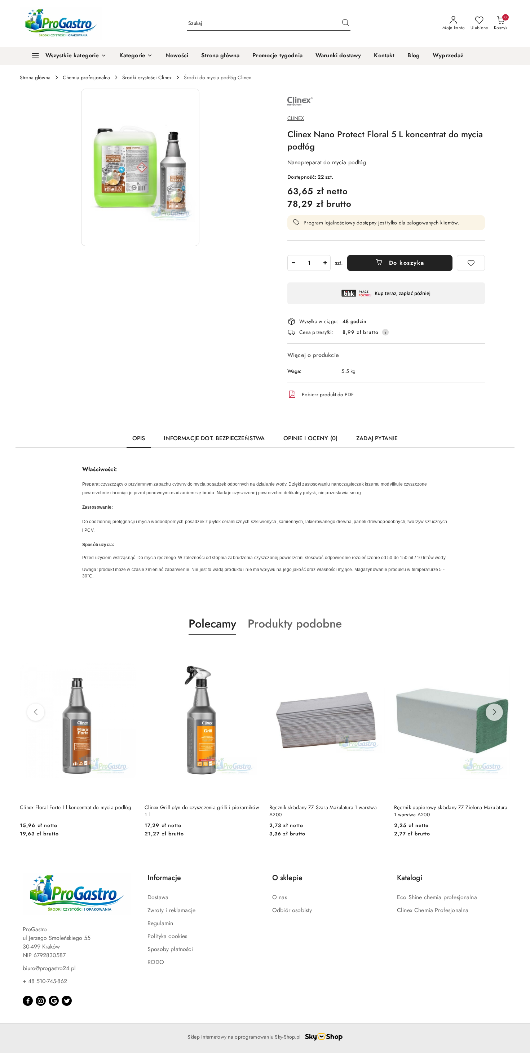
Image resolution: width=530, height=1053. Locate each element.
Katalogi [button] (409, 878)
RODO (155, 962)
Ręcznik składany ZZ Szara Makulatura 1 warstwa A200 (198, 811)
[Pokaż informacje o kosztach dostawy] (385, 332)
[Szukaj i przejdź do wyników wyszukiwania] (345, 23)
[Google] (54, 1001)
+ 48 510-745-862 (45, 981)
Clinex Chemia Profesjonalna (432, 910)
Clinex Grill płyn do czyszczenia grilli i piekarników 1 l (77, 811)
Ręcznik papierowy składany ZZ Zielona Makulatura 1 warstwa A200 (326, 811)
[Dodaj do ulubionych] (471, 263)
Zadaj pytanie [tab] (377, 438)
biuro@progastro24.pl (49, 968)
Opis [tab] (138, 438)
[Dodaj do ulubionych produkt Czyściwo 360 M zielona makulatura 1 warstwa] (501, 652)
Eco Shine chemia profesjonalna (437, 897)
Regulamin (160, 923)
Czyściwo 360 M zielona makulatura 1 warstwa (446, 807)
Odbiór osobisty (292, 910)
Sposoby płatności (170, 949)
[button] (135, 56)
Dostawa (157, 897)
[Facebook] (28, 1001)
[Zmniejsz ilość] (293, 263)
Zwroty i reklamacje (171, 910)
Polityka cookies (167, 936)
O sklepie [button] (287, 878)
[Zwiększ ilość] (324, 263)
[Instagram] (41, 1001)
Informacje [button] (164, 878)
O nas (279, 897)
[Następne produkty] (494, 712)
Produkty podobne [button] (295, 623)
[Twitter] (67, 1001)
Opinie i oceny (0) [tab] (310, 438)
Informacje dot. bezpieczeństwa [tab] (214, 438)
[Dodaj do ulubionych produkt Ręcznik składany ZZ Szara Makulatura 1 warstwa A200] (252, 652)
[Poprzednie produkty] (35, 712)
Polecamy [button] (212, 623)
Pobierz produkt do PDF (328, 394)
